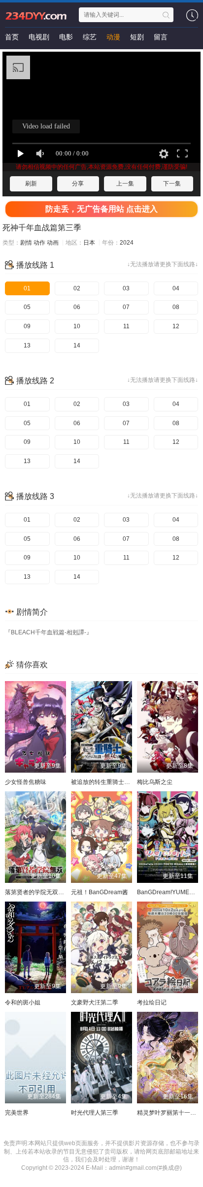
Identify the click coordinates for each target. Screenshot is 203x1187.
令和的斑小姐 (22, 1002)
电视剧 (39, 37)
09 (27, 326)
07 (126, 307)
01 (27, 288)
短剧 (137, 37)
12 (175, 326)
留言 (161, 37)
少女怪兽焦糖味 (25, 782)
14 (76, 345)
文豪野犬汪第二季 (94, 1002)
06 (76, 307)
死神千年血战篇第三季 (41, 227)
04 (175, 288)
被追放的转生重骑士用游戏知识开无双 (121, 782)
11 (126, 326)
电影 (66, 37)
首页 (12, 37)
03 (126, 288)
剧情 (26, 242)
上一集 (125, 183)
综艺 (90, 37)
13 (27, 345)
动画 (53, 242)
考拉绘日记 (152, 1002)
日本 (89, 242)
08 (175, 307)
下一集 (172, 183)
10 (76, 326)
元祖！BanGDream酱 (99, 892)
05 (27, 307)
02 (76, 288)
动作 (39, 242)
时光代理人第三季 (94, 1112)
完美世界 (17, 1112)
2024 (127, 242)
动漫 (113, 37)
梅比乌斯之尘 (154, 782)
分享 (78, 183)
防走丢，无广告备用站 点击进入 (101, 209)
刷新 (31, 183)
